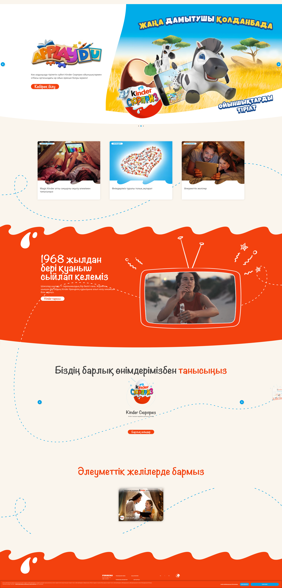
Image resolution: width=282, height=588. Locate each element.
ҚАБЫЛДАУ (265, 584)
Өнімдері (141, 170)
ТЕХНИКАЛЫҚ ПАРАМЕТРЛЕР (122, 579)
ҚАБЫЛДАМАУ (244, 584)
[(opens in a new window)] (213, 170)
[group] (141, 396)
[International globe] (178, 577)
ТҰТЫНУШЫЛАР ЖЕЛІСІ (120, 575)
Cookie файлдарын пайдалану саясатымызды (25, 584)
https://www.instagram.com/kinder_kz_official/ (128, 518)
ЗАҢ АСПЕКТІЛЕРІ (134, 575)
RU (169, 575)
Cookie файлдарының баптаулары (229, 584)
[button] (3, 64)
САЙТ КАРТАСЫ (136, 579)
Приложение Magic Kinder (69, 170)
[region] (141, 584)
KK (160, 575)
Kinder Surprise (141, 392)
